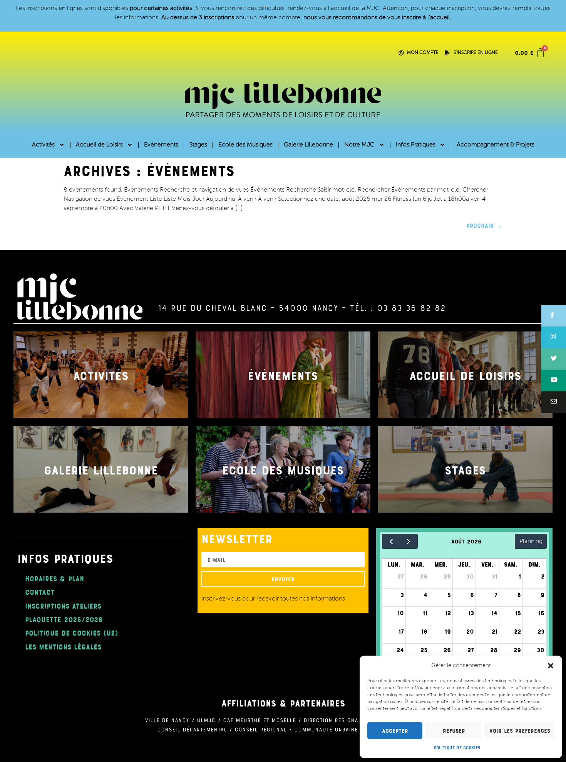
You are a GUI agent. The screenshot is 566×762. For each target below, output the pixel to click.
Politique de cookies (457, 747)
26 (447, 650)
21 (494, 631)
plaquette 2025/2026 (64, 619)
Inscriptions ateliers (63, 605)
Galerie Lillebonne (308, 145)
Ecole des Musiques (245, 145)
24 (400, 650)
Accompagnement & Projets (495, 145)
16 (541, 613)
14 (494, 613)
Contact (40, 591)
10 (400, 613)
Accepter (395, 730)
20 (470, 631)
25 (423, 650)
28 (423, 576)
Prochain (484, 225)
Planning (531, 541)
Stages (198, 145)
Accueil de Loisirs (99, 145)
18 (424, 631)
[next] (409, 541)
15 (518, 613)
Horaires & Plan (54, 578)
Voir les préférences (519, 730)
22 (517, 631)
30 (470, 576)
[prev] (391, 541)
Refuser (454, 730)
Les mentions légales (63, 646)
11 (425, 613)
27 (400, 576)
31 (494, 576)
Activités (43, 145)
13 (471, 613)
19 (448, 631)
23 (541, 631)
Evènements (161, 145)
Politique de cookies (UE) (71, 632)
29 (447, 576)
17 (401, 631)
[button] (550, 665)
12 (448, 613)
